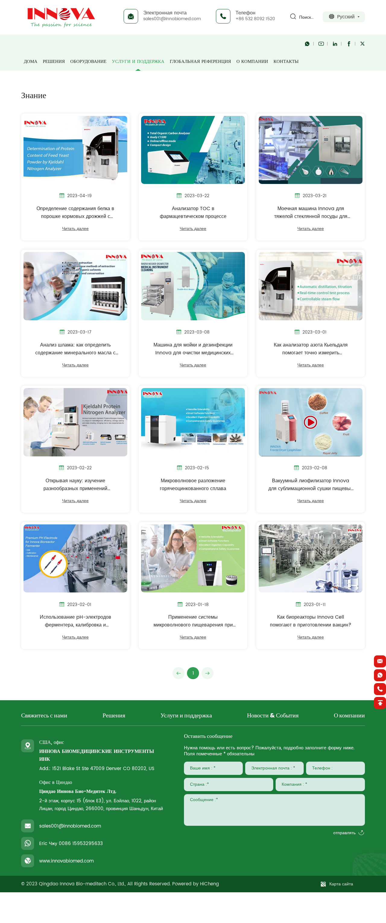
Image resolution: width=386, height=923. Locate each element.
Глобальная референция (200, 61)
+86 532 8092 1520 (255, 19)
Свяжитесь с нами (44, 715)
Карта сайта (341, 884)
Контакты (286, 61)
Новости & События (273, 715)
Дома (30, 61)
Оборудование (88, 61)
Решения (54, 61)
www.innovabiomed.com (66, 861)
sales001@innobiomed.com (172, 19)
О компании (252, 61)
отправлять (344, 833)
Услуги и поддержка (138, 61)
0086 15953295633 (81, 843)
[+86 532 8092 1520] (380, 689)
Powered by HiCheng (195, 884)
